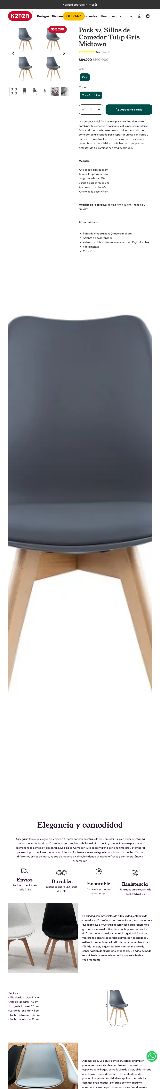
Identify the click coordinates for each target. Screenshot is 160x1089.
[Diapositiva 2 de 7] (24, 91)
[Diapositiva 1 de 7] (14, 91)
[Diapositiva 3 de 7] (34, 91)
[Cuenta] (139, 16)
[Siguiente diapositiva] (65, 54)
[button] (87, 52)
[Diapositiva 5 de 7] (55, 91)
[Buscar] (131, 16)
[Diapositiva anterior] (12, 54)
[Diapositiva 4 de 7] (44, 91)
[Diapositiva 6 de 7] (65, 91)
